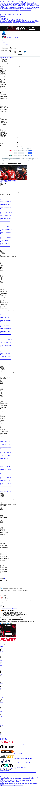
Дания (36, 7)
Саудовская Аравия (28, 20)
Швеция (10, 8)
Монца (1, 734)
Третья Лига (7, 4)
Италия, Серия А (26, 617)
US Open (15, 12)
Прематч (12, 57)
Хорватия (5, 8)
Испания (18, 14)
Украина (14, 23)
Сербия (25, 22)
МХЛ (7, 10)
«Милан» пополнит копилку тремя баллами (9, 608)
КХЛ (3, 10)
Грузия (33, 7)
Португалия (22, 20)
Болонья (1, 683)
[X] (4, 623)
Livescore (2, 768)
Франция (35, 20)
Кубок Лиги (24, 3)
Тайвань (33, 22)
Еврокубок (15, 14)
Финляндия (5, 781)
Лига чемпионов (3, 19)
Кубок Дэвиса (28, 12)
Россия (1, 17)
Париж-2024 (2, 14)
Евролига (11, 14)
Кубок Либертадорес (14, 2)
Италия (11, 20)
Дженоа (1, 702)
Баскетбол (2, 13)
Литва (16, 22)
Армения (17, 7)
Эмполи (1, 725)
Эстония (17, 8)
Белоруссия (21, 7)
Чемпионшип (10, 3)
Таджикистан (29, 22)
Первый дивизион (12, 5)
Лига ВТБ (8, 14)
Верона (1, 706)
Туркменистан (3, 23)
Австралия (2, 7)
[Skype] (7, 623)
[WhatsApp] (11, 623)
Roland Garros (8, 12)
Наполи (1, 646)
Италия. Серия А (5, 44)
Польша (22, 22)
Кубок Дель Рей (23, 4)
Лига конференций (15, 19)
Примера (16, 4)
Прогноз (9, 57)
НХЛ (1, 10)
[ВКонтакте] (0, 623)
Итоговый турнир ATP (22, 12)
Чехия (8, 8)
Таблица (16, 37)
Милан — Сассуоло (7, 577)
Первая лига (10, 1)
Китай (14, 20)
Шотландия (14, 8)
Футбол (1, 0)
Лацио (1, 674)
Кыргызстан (10, 22)
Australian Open (3, 12)
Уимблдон (12, 12)
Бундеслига (32, 3)
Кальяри (1, 711)
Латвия (14, 22)
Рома (1, 665)
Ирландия (2, 22)
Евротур (16, 10)
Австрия (5, 7)
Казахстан (6, 22)
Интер (1, 651)
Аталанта (2, 655)
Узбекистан (11, 23)
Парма (1, 716)
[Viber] (10, 623)
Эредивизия (7, 5)
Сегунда (19, 4)
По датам (10, 37)
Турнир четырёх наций (22, 10)
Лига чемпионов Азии (31, 2)
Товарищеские (8, 2)
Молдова (19, 22)
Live (1, 15)
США (33, 20)
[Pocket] (6, 623)
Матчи (3, 40)
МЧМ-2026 (29, 10)
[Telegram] (8, 623)
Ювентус (2, 660)
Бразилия (27, 7)
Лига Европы (9, 19)
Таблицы (3, 15)
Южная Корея (21, 8)
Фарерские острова (19, 23)
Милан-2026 (13, 10)
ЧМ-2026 (20, 1)
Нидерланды (17, 20)
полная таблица (3, 738)
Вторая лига (19, 3)
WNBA (21, 14)
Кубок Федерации (34, 12)
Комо (1, 688)
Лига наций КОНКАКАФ (22, 2)
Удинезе (1, 692)
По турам (13, 37)
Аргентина (14, 7)
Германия (5, 20)
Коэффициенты (5, 57)
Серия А (30, 4)
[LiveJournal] (5, 623)
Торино (1, 697)
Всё (1, 16)
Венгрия (30, 7)
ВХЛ (5, 10)
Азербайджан (9, 7)
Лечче (1, 720)
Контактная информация (4, 770)
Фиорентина (2, 669)
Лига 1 (36, 5)
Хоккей (1, 9)
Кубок (13, 1)
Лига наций (17, 1)
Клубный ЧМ (33, 8)
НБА (6, 14)
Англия (1, 20)
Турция (7, 23)
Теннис (4, 25)
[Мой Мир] (3, 623)
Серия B (33, 4)
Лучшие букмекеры (3, 739)
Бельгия (24, 7)
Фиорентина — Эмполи (8, 578)
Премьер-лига (5, 1)
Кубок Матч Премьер (27, 8)
